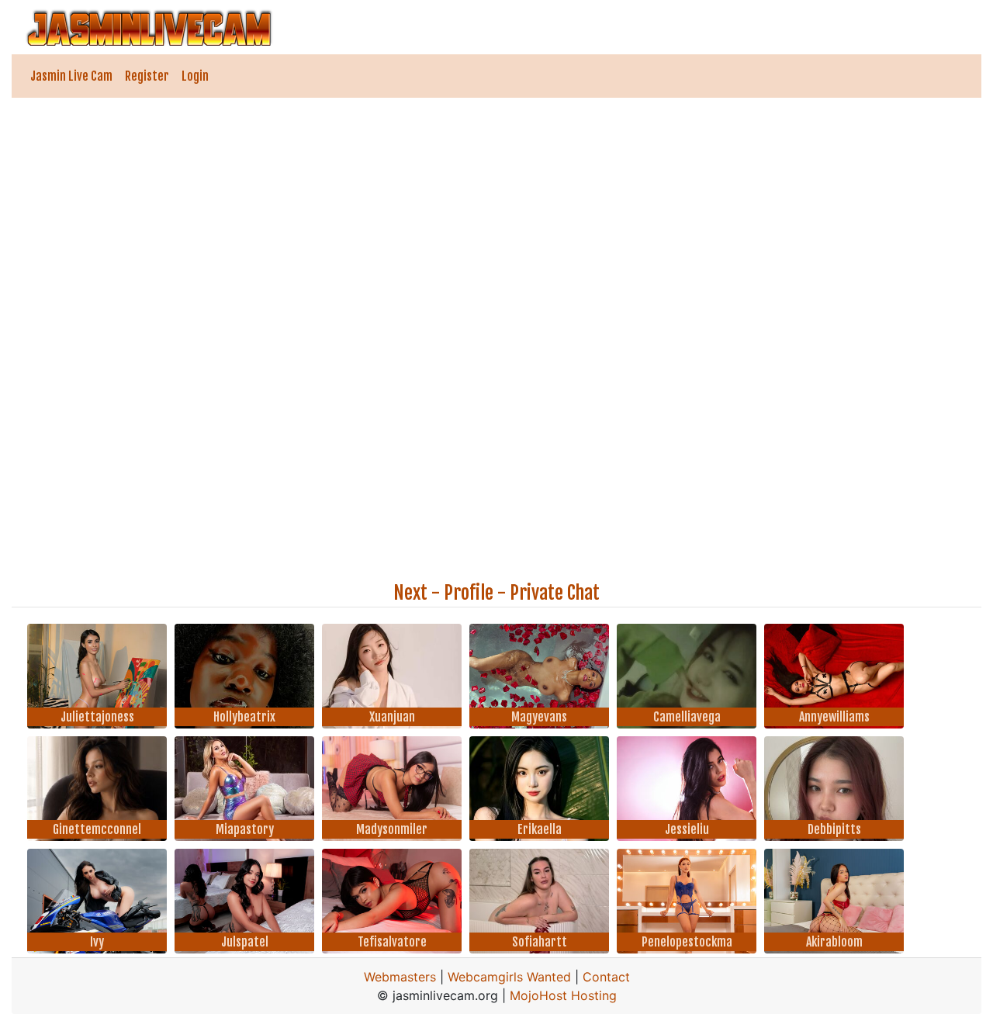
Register (147, 76)
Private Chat (555, 592)
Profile (468, 592)
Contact (606, 977)
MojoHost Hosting (563, 995)
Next (410, 592)
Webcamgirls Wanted (509, 977)
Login (195, 76)
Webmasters (400, 977)
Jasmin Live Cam (71, 76)
